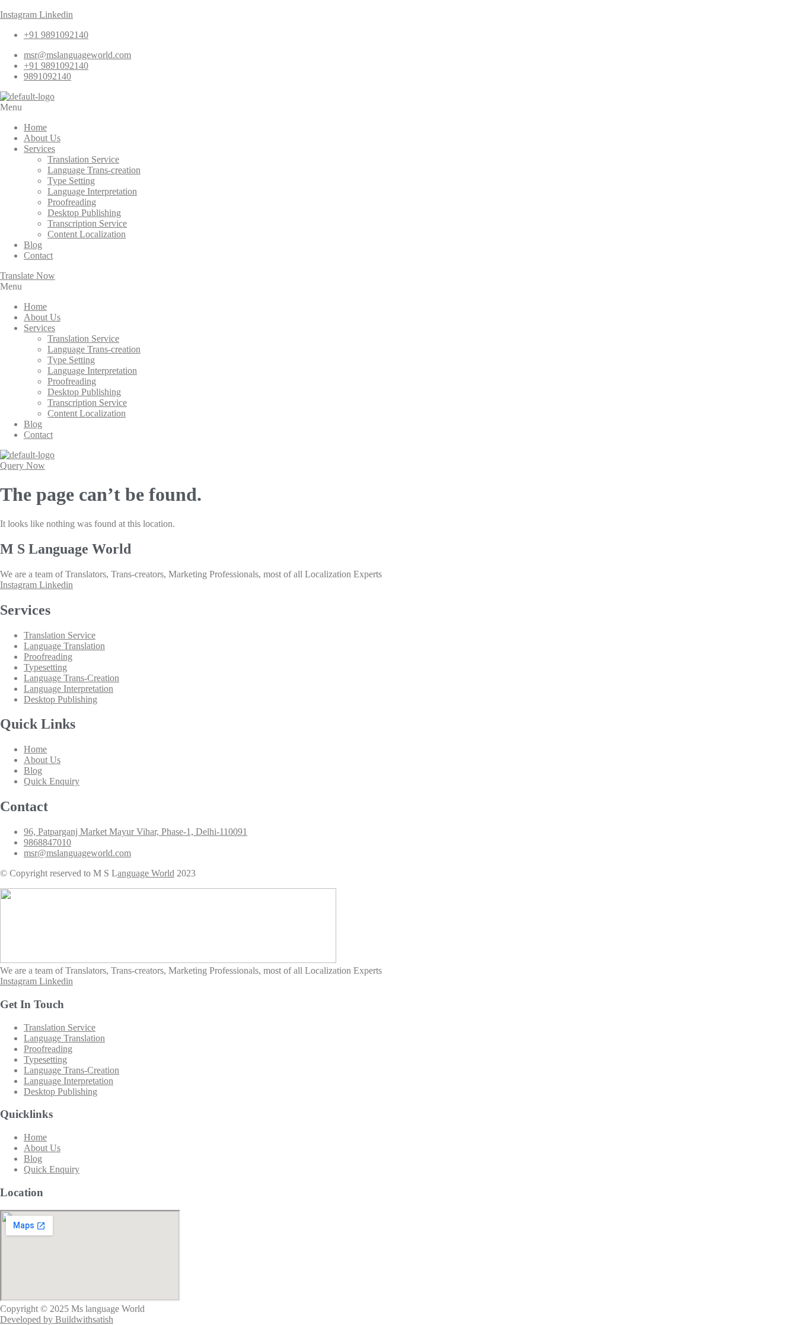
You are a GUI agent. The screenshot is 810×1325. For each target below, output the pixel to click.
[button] (405, 107)
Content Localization (86, 234)
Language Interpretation (92, 191)
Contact (38, 255)
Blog (33, 245)
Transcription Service (87, 223)
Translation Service (83, 159)
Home (35, 127)
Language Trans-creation (94, 170)
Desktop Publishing (84, 213)
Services (39, 149)
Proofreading (71, 202)
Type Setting (71, 181)
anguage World (145, 873)
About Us (42, 138)
